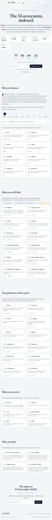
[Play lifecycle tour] (48, 122)
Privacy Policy (43, 513)
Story (28, 513)
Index (23, 2)
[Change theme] (43, 3)
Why (34, 2)
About (31, 513)
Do (30, 2)
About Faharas (26, 72)
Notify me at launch (36, 66)
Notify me (38, 502)
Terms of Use (36, 513)
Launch (38, 2)
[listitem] (5, 115)
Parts (27, 2)
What (19, 2)
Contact (48, 513)
